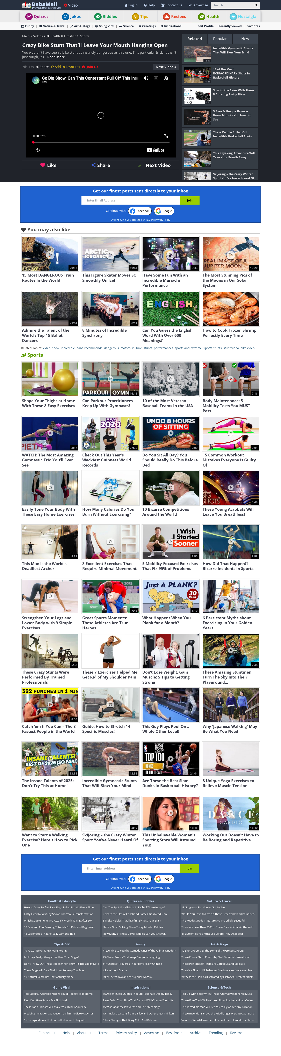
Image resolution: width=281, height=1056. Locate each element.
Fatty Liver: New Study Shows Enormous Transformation (58, 914)
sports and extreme (188, 348)
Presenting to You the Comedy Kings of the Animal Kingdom (139, 950)
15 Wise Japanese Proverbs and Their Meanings (131, 1007)
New (245, 38)
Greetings (149, 26)
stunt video (231, 348)
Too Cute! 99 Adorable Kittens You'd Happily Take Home (58, 994)
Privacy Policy (162, 219)
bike (139, 348)
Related (194, 38)
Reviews (236, 1033)
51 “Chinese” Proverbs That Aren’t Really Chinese (132, 964)
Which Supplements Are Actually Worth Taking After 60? (58, 920)
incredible (68, 348)
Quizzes (41, 16)
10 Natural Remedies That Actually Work (48, 977)
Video (73, 5)
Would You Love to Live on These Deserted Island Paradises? (218, 914)
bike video (247, 348)
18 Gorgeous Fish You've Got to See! (203, 907)
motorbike (128, 348)
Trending (216, 1033)
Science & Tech (219, 987)
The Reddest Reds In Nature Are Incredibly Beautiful (213, 920)
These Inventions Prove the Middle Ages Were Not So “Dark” (218, 1013)
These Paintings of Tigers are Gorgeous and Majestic (213, 964)
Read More (56, 57)
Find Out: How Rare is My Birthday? (45, 1000)
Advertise (200, 5)
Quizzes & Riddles (140, 901)
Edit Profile (206, 26)
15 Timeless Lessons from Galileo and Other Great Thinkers (138, 1013)
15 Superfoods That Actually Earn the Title (49, 934)
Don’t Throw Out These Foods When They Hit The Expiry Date (61, 964)
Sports (84, 36)
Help (151, 5)
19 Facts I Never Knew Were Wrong (45, 950)
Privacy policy (126, 1033)
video (46, 348)
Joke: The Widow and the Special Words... (127, 977)
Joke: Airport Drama (115, 970)
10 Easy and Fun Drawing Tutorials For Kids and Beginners (59, 927)
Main (26, 36)
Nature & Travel (54, 26)
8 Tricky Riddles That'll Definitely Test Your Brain (132, 920)
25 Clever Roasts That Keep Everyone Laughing (131, 957)
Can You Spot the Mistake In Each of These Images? (134, 907)
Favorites (253, 26)
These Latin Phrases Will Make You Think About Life (55, 1007)
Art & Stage (82, 26)
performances (163, 348)
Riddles (110, 16)
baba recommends (89, 348)
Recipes (178, 16)
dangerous (111, 348)
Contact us (174, 5)
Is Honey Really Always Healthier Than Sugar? (51, 957)
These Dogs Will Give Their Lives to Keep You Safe (54, 970)
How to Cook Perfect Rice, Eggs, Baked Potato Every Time (59, 907)
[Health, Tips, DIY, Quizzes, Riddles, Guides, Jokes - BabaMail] (41, 5)
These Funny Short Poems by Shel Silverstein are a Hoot (215, 957)
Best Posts (174, 1033)
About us (84, 1033)
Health (212, 16)
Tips (144, 16)
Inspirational (173, 26)
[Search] (256, 5)
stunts (148, 348)
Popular (220, 38)
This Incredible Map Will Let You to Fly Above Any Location (217, 1007)
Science (128, 26)
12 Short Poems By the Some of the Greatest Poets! (212, 950)
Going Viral (106, 26)
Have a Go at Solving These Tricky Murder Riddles (133, 927)
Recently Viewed (230, 26)
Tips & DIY (62, 944)
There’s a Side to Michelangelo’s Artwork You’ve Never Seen (217, 970)
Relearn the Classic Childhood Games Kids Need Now (135, 914)
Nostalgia (247, 16)
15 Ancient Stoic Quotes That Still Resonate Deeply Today (137, 994)
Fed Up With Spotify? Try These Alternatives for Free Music (216, 994)
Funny (29, 26)
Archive (195, 1033)
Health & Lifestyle (63, 36)
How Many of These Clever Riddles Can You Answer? (134, 934)
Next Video (164, 67)
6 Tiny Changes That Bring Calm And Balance (130, 1020)
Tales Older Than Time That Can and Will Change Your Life (138, 1000)
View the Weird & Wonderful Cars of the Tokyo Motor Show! (217, 1020)
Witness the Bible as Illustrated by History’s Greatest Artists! (217, 977)
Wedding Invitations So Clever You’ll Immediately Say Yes (58, 1013)
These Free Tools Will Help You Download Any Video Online (217, 1000)
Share (44, 67)
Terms (103, 1033)
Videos (38, 36)
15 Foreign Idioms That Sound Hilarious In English (54, 1020)
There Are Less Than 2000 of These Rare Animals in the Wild (217, 927)
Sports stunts (212, 348)
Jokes (75, 16)
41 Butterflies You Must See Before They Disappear (212, 934)
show (55, 348)
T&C (148, 219)
